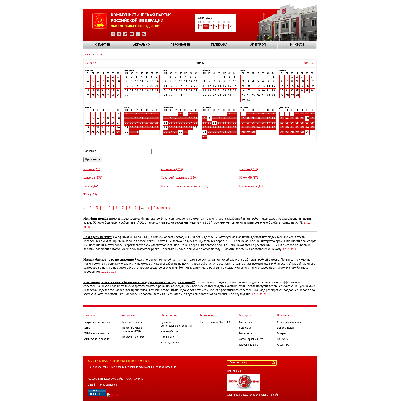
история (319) (92, 169)
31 (118, 132)
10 (136, 118)
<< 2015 (91, 63)
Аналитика (283, 345)
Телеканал (219, 44)
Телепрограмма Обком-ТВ (215, 322)
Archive (99, 55)
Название (89, 151)
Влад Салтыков (108, 385)
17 (136, 123)
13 (152, 118)
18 (141, 123)
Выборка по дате (248, 345)
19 (147, 123)
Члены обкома (169, 331)
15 (126, 123)
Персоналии (180, 44)
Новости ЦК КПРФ (133, 337)
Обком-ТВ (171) (249, 177)
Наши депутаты (170, 343)
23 (131, 127)
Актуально (141, 44)
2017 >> (309, 63)
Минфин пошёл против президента (111, 218)
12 (147, 118)
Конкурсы (283, 339)
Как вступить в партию (96, 339)
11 (141, 118)
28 (157, 127)
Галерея (281, 333)
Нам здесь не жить (97, 237)
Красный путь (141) (251, 186)
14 (157, 118)
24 (136, 127)
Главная (87, 55)
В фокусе (297, 44)
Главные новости (132, 322)
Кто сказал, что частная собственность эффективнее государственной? (139, 282)
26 (147, 127)
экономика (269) (172, 169)
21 (157, 123)
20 (152, 123)
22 (180, 127)
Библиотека (245, 333)
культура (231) (92, 177)
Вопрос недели (286, 328)
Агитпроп (258, 44)
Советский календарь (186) (179, 177)
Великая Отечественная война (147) (184, 186)
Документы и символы (96, 322)
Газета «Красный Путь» (251, 339)
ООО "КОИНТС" (135, 379)
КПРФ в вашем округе (96, 333)
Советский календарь (289, 322)
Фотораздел (245, 322)
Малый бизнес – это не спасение (108, 260)
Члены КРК (167, 337)
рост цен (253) (248, 169)
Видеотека (244, 328)
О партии (102, 44)
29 (229, 132)
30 (131, 132)
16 (131, 123)
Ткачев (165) (91, 186)
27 (152, 127)
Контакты (88, 328)
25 (206, 26)
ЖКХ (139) (90, 194)
